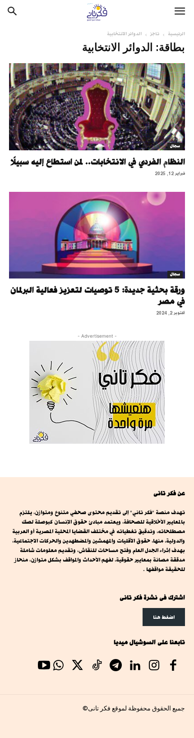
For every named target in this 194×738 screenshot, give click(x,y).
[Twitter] (77, 666)
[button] (179, 12)
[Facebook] (173, 666)
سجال (175, 146)
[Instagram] (154, 666)
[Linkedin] (135, 666)
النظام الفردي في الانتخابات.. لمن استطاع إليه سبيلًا (97, 162)
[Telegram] (115, 666)
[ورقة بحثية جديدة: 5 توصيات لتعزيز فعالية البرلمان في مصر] (97, 235)
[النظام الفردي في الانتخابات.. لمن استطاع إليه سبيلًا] (97, 106)
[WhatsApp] (58, 666)
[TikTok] (96, 666)
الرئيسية (176, 34)
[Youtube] (44, 666)
